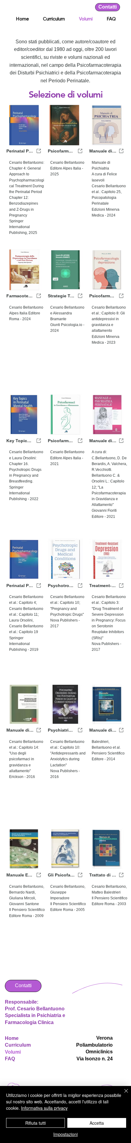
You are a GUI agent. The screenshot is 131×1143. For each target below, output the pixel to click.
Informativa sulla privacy (44, 1108)
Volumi (13, 1052)
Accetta (97, 1123)
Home (12, 1038)
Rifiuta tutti (35, 1123)
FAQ (10, 1058)
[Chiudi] (122, 1094)
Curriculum (18, 1045)
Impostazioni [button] (65, 1134)
